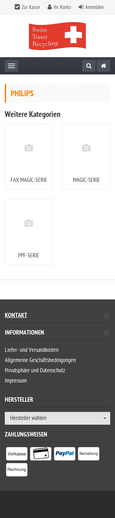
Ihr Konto (62, 7)
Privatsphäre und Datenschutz (35, 370)
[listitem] (17, 455)
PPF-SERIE (28, 255)
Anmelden (94, 7)
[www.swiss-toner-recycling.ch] (103, 66)
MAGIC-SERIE (86, 180)
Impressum (16, 380)
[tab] (57, 335)
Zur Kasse (31, 7)
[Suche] (89, 66)
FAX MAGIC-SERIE (29, 180)
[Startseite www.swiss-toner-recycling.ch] (57, 36)
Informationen (24, 333)
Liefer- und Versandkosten (31, 350)
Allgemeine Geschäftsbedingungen (40, 360)
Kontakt (16, 316)
